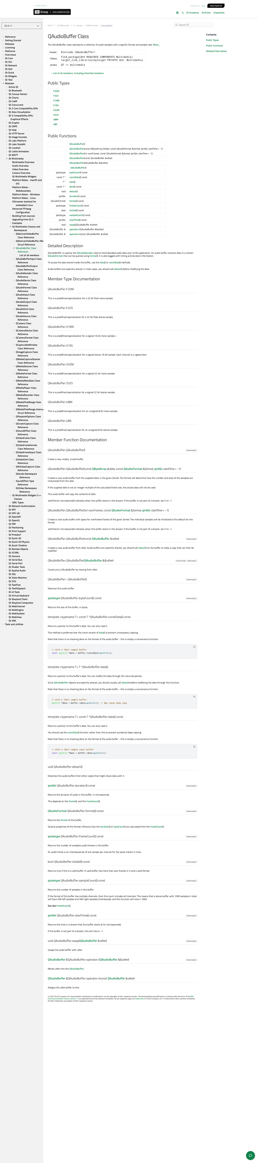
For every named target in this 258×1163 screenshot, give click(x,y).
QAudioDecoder (85, 253)
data (71, 182)
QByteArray (99, 468)
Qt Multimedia (63, 25)
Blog (203, 5)
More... (156, 44)
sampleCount (76, 215)
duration (73, 196)
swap (72, 224)
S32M (56, 110)
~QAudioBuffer (77, 167)
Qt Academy (192, 12)
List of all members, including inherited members (78, 73)
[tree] (21, 330)
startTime (74, 220)
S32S (56, 115)
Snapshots (219, 12)
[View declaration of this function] (87, 450)
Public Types (212, 40)
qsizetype (54, 598)
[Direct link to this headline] (71, 83)
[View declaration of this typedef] (75, 289)
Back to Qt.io (41, 6)
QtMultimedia (92, 25)
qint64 (158, 468)
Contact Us (194, 5)
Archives (206, 12)
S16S (56, 105)
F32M (56, 91)
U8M (55, 119)
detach (72, 191)
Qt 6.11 (51, 25)
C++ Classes (78, 25)
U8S (55, 124)
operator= (74, 229)
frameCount (75, 205)
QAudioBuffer (76, 144)
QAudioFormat (55, 256)
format (72, 201)
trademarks (139, 998)
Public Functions (214, 45)
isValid (72, 210)
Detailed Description (216, 51)
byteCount (74, 172)
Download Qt (216, 5)
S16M (56, 100)
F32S (56, 95)
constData (74, 177)
